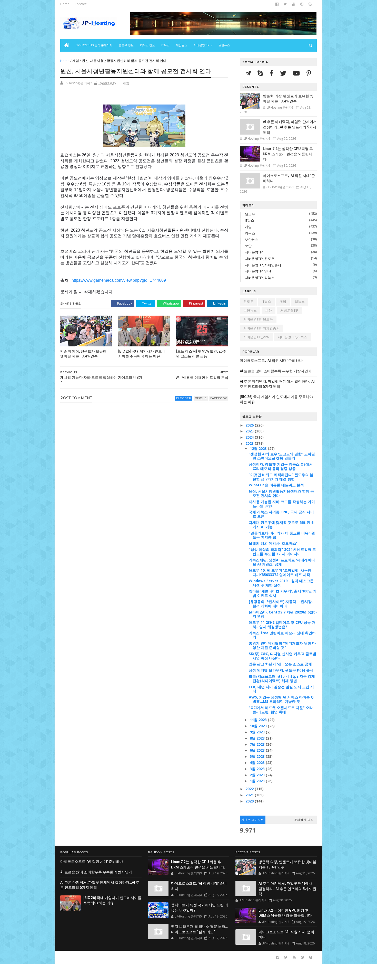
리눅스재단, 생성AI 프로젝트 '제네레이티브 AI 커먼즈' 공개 (282, 562)
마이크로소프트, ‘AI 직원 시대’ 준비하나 (271, 360)
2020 (250, 801)
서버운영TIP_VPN (258, 271)
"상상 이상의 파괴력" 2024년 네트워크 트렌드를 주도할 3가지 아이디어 (282, 551)
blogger (183, 398)
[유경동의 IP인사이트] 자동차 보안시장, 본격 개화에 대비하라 (281, 603)
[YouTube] (297, 73)
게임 (75, 60)
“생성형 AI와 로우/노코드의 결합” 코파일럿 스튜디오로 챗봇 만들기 (282, 456)
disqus (200, 398)
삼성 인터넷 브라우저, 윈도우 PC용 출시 (281, 670)
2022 (250, 788)
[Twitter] (284, 73)
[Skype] (260, 73)
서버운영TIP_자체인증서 (263, 265)
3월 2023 (258, 768)
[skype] (310, 4)
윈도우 (250, 214)
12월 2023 (259, 448)
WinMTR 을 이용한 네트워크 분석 (276, 485)
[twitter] (285, 4)
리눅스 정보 (147, 45)
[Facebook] (272, 73)
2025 (250, 431)
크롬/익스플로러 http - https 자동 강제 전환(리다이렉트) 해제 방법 (282, 678)
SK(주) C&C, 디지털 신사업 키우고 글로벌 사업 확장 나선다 (282, 655)
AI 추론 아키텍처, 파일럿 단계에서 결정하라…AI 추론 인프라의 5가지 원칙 (290, 127)
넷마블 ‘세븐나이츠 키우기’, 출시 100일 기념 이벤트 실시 (282, 593)
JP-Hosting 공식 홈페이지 (94, 45)
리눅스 (250, 233)
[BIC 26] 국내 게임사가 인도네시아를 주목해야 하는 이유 (141, 353)
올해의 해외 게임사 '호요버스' (273, 543)
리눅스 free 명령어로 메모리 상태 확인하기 (282, 635)
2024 (250, 437)
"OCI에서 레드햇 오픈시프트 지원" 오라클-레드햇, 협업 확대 (281, 709)
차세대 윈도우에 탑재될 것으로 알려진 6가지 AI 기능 (281, 524)
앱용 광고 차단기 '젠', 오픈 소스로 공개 (280, 663)
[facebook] (277, 4)
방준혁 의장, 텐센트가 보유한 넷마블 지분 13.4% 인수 (83, 353)
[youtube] (293, 4)
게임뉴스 (181, 45)
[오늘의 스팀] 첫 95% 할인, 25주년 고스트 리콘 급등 (201, 353)
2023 (250, 443)
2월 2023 (258, 774)
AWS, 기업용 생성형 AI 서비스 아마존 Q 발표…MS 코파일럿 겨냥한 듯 (281, 699)
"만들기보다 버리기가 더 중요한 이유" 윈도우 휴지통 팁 (282, 535)
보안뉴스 (224, 45)
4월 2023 (258, 762)
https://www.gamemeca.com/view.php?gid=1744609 (119, 280)
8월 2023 (258, 738)
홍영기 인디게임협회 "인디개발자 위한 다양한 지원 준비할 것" (282, 645)
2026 (250, 425)
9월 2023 (258, 732)
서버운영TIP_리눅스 (259, 277)
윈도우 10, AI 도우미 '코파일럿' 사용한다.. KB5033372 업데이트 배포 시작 (280, 572)
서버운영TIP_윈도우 (259, 258)
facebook (218, 398)
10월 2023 (259, 725)
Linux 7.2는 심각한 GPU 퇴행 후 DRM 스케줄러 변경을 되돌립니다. (288, 154)
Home (65, 4)
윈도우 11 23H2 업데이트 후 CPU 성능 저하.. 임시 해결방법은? (282, 624)
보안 (248, 245)
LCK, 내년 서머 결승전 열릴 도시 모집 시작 (281, 689)
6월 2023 (258, 750)
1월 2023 (258, 780)
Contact (80, 4)
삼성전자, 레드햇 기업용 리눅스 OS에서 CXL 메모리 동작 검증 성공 (281, 466)
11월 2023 (259, 719)
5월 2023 (258, 756)
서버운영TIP (254, 252)
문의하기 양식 (304, 819)
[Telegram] (248, 73)
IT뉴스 (165, 45)
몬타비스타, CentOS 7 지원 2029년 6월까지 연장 (283, 614)
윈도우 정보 (126, 45)
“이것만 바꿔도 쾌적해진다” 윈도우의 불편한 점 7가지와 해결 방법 (281, 476)
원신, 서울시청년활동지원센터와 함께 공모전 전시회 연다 (281, 493)
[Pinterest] (308, 73)
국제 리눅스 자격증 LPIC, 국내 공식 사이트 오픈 (281, 514)
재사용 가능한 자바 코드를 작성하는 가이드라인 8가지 (282, 503)
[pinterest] (301, 4)
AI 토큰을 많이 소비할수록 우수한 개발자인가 (276, 371)
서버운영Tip (202, 45)
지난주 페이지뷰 (252, 819)
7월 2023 (258, 744)
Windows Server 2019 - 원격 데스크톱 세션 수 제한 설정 (281, 583)
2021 (250, 794)
